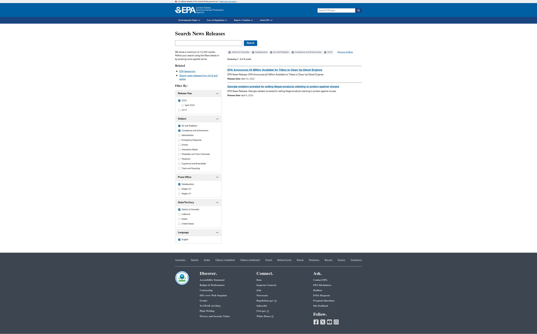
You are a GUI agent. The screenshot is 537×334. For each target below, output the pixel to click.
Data (259, 280)
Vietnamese (356, 259)
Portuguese (314, 259)
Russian (328, 259)
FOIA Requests (321, 295)
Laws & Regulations (216, 20)
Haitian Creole (284, 259)
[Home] (199, 10)
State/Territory (186, 202)
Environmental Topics (187, 20)
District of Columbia (240, 52)
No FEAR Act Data (210, 305)
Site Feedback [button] (320, 305)
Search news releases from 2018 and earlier (198, 77)
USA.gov (261, 311)
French (268, 259)
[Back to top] (529, 326)
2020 (329, 52)
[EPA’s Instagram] (336, 322)
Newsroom (262, 295)
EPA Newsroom (187, 71)
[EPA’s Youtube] (329, 322)
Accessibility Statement (212, 280)
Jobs (258, 290)
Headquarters (261, 52)
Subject (182, 118)
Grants (203, 300)
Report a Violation (242, 20)
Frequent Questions (324, 300)
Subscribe (261, 305)
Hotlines (317, 290)
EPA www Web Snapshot (213, 295)
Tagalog (341, 259)
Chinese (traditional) (250, 259)
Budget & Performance (212, 285)
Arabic (207, 259)
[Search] (358, 10)
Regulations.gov (265, 300)
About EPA (265, 20)
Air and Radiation (281, 52)
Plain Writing (207, 311)
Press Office (184, 177)
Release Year (185, 93)
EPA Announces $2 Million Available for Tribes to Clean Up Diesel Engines (274, 70)
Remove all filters (345, 52)
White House (263, 316)
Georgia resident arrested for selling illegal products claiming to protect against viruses (283, 86)
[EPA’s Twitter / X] (323, 322)
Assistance (180, 259)
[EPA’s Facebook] (316, 322)
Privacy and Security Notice (215, 316)
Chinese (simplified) (225, 259)
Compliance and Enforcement (307, 52)
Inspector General (266, 285)
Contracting (206, 290)
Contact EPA (320, 280)
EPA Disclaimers (322, 285)
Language (183, 232)
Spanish (194, 259)
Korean (300, 259)
